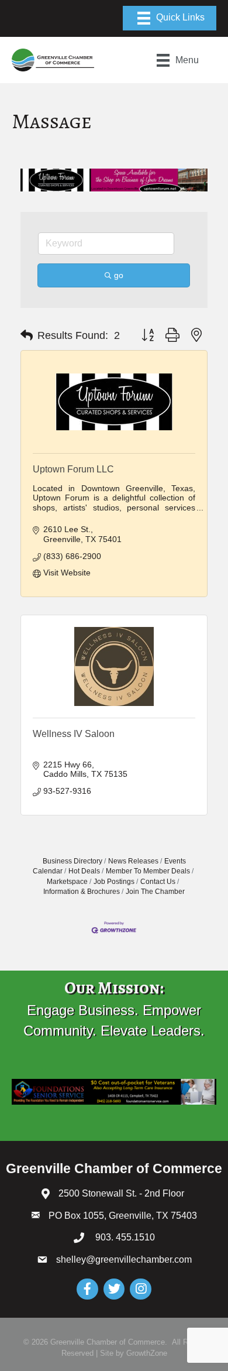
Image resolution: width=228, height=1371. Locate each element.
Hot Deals (84, 871)
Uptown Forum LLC (73, 469)
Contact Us (157, 882)
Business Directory (72, 861)
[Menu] (169, 18)
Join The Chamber (155, 891)
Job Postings (114, 882)
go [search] (118, 275)
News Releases (133, 861)
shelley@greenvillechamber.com (124, 1259)
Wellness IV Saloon (74, 734)
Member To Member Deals (148, 871)
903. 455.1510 (124, 1237)
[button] (26, 335)
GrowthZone (146, 1353)
